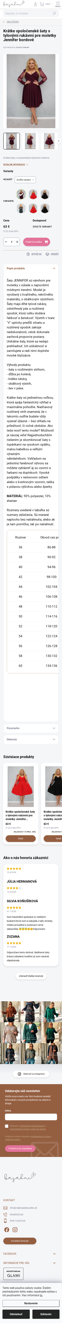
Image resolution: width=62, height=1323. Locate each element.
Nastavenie (31, 1303)
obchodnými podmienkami (32, 1126)
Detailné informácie (14, 164)
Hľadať (54, 13)
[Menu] (58, 4)
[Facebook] (6, 1229)
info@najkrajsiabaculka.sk (23, 1208)
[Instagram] (14, 1229)
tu (41, 1295)
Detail (20, 838)
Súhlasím (45, 1314)
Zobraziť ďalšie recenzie (31, 976)
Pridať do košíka (33, 242)
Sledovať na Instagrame (34, 1074)
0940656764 (16, 1214)
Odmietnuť (16, 1314)
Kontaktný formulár (20, 1241)
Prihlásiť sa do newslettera (20, 1148)
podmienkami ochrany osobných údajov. (28, 1129)
